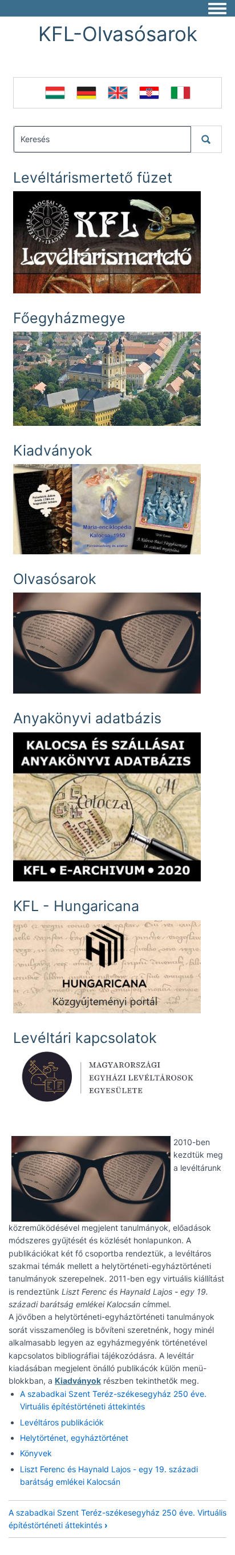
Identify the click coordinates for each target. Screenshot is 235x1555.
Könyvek (36, 1453)
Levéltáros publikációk (62, 1422)
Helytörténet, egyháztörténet (74, 1438)
